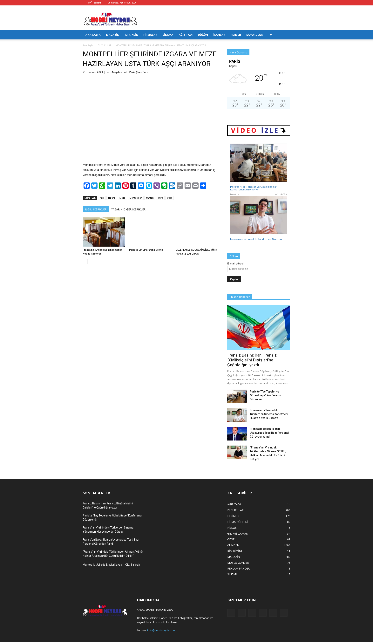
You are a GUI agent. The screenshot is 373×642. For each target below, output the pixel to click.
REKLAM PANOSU (238, 568)
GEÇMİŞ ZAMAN (237, 533)
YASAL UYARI (145, 609)
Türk (160, 197)
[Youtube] (287, 2)
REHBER (236, 35)
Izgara (111, 197)
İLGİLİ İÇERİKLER (95, 209)
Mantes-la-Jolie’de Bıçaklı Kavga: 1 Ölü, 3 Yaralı (111, 564)
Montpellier (136, 197)
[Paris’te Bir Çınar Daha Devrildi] (150, 232)
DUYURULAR (254, 35)
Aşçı (102, 197)
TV (270, 35)
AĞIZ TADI (186, 35)
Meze (122, 197)
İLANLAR (219, 35)
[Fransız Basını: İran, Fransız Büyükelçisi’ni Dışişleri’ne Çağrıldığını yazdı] (258, 327)
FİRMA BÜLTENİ (237, 522)
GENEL (231, 539)
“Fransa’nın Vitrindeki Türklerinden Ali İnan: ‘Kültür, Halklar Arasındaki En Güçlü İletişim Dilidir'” (113, 553)
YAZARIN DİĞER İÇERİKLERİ (128, 209)
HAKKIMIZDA (164, 609)
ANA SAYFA (93, 35)
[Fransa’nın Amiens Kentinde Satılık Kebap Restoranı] (104, 232)
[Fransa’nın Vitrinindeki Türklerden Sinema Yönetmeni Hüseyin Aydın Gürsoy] (237, 415)
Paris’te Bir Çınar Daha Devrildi (146, 249)
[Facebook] (255, 2)
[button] (285, 34)
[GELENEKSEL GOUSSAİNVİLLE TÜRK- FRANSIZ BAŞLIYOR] (197, 232)
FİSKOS (232, 527)
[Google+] (262, 2)
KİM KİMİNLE (235, 551)
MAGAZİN (112, 35)
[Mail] (274, 2)
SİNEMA (168, 35)
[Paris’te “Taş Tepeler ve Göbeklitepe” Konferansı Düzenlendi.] (237, 396)
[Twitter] (281, 2)
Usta (169, 197)
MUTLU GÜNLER (238, 562)
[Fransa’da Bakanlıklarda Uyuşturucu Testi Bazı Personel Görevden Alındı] (237, 434)
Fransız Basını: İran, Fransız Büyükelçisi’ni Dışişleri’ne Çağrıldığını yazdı (252, 360)
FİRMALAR (150, 35)
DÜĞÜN (203, 35)
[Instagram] (268, 2)
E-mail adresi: (235, 263)
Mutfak (149, 197)
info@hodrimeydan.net (161, 630)
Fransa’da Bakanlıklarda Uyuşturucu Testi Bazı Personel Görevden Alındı (269, 432)
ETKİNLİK (131, 35)
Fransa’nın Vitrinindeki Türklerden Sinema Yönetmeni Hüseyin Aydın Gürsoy (269, 414)
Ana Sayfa (88, 45)
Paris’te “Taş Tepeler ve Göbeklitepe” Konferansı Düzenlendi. (265, 395)
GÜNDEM (233, 545)
